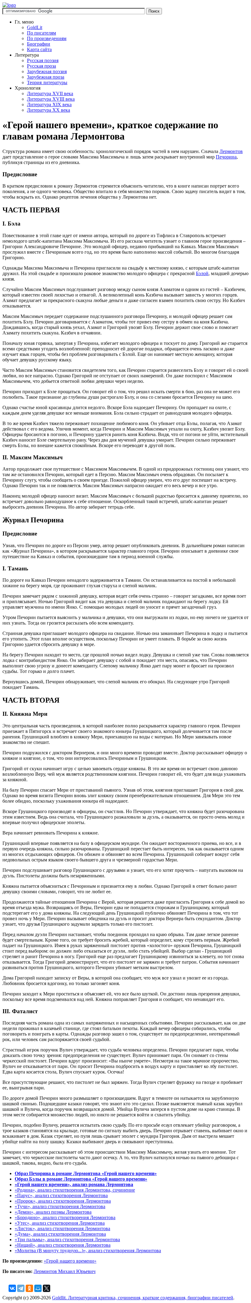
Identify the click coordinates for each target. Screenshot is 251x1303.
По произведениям (46, 38)
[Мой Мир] (38, 1288)
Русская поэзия (42, 60)
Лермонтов (231, 151)
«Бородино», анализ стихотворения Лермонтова (65, 1217)
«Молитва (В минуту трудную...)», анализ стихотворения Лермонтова (88, 1250)
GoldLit (34, 27)
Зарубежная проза (45, 77)
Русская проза (41, 66)
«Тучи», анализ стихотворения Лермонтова (60, 1206)
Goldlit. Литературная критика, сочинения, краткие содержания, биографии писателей (142, 1297)
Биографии (38, 44)
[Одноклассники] (29, 1288)
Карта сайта (39, 49)
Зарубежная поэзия (47, 71)
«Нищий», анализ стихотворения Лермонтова (63, 1245)
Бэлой (202, 273)
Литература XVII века (50, 93)
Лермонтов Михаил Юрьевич (65, 1271)
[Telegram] (20, 1288)
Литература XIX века (49, 104)
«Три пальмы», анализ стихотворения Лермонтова (67, 1239)
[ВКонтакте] (12, 1288)
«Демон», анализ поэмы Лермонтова (53, 1212)
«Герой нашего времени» (70, 1261)
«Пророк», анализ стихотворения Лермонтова (63, 1201)
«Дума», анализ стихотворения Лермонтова (60, 1234)
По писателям (41, 32)
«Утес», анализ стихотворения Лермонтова (60, 1223)
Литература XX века (48, 110)
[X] (46, 1288)
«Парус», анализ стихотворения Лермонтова (61, 1195)
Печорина (226, 156)
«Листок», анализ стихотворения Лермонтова (62, 1228)
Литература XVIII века (51, 99)
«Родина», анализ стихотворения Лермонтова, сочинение (75, 1190)
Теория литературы (47, 82)
